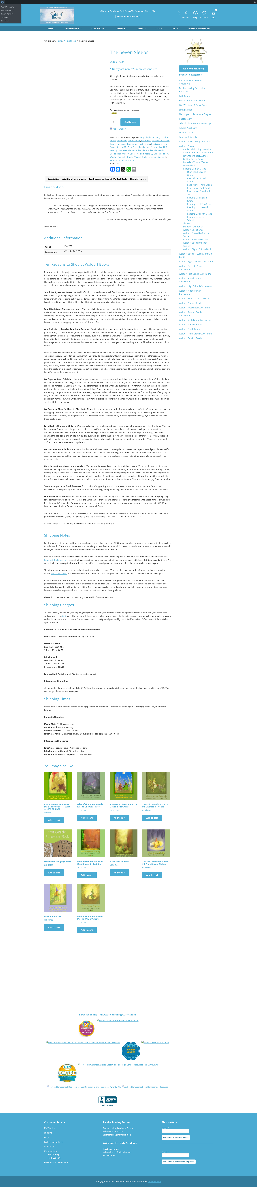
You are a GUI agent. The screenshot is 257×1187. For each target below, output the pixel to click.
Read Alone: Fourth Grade (138, 144)
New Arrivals (189, 165)
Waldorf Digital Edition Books (197, 249)
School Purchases (188, 127)
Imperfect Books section (55, 560)
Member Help (50, 1151)
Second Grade (138, 150)
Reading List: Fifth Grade (199, 204)
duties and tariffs (59, 573)
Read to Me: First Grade (127, 147)
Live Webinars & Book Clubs (193, 105)
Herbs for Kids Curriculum (192, 100)
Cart (64, 616)
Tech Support (54, 1157)
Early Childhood (147, 137)
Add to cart (130, 122)
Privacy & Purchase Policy (56, 1162)
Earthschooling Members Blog (117, 1134)
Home (50, 28)
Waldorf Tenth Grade (189, 329)
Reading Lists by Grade (120, 150)
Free (158, 28)
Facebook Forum (111, 1149)
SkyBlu (186, 223)
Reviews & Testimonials (199, 28)
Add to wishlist (119, 128)
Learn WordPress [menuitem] (8, 14)
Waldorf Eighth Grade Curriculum (196, 261)
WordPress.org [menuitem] (7, 7)
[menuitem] (2, 2)
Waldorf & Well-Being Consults (194, 141)
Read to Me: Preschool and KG (153, 147)
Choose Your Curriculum (127, 16)
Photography (185, 118)
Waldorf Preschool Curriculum (194, 307)
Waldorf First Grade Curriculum (195, 273)
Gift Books (146, 140)
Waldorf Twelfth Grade (190, 338)
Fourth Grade (134, 140)
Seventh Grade (186, 132)
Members (120, 28)
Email (165, 1128)
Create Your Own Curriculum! (198, 152)
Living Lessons (186, 109)
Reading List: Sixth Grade (199, 213)
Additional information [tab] (74, 179)
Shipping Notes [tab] (137, 179)
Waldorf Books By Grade (121, 157)
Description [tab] (53, 179)
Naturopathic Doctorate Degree (195, 114)
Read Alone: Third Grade (199, 184)
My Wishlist (49, 1128)
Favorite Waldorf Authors (196, 155)
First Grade (122, 140)
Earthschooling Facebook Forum (118, 1128)
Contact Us (49, 1146)
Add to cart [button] (54, 820)
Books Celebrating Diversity (197, 149)
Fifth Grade (184, 96)
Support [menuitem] (4, 17)
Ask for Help (53, 1154)
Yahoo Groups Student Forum (117, 1152)
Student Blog (109, 1155)
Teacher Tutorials (188, 137)
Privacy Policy (154, 1181)
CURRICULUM (97, 28)
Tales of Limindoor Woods (122, 160)
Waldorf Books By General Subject (152, 153)
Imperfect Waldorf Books (195, 162)
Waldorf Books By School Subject (149, 157)
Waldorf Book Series (193, 229)
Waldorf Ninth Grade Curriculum (195, 298)
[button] (179, 13)
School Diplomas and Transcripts (196, 123)
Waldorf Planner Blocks (191, 303)
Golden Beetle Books (193, 159)
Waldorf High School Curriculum (195, 286)
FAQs (46, 1137)
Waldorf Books (72, 28)
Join (173, 28)
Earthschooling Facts (53, 1142)
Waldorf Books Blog (193, 68)
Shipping (48, 1132)
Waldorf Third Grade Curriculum (195, 333)
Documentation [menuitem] (7, 10)
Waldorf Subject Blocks (190, 324)
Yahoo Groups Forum (113, 1131)
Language (121, 144)
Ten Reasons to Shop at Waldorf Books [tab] (108, 179)
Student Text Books (193, 226)
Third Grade (151, 150)
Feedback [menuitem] (5, 21)
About (140, 28)
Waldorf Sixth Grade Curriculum (195, 320)
